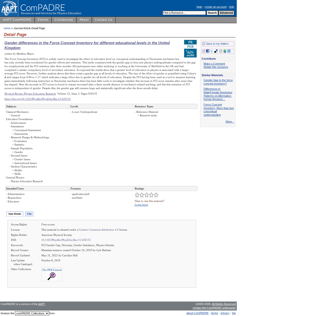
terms (214, 313)
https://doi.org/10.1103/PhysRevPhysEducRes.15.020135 (37, 98)
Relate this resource (216, 66)
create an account (216, 6)
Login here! (141, 204)
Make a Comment (214, 63)
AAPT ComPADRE (17, 19)
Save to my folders (217, 43)
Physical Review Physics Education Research (30, 93)
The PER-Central (52, 269)
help (231, 6)
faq (234, 313)
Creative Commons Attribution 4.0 (99, 229)
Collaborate (64, 19)
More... (230, 121)
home (7, 28)
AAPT (41, 304)
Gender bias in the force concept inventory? (218, 82)
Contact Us (103, 19)
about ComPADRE (197, 313)
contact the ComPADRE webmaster (214, 307)
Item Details (14, 213)
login (199, 6)
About (84, 19)
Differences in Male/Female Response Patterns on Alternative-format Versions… (218, 94)
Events (43, 19)
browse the (7, 313)
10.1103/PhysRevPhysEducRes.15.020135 (66, 239)
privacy (225, 313)
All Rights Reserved (224, 304)
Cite (29, 213)
